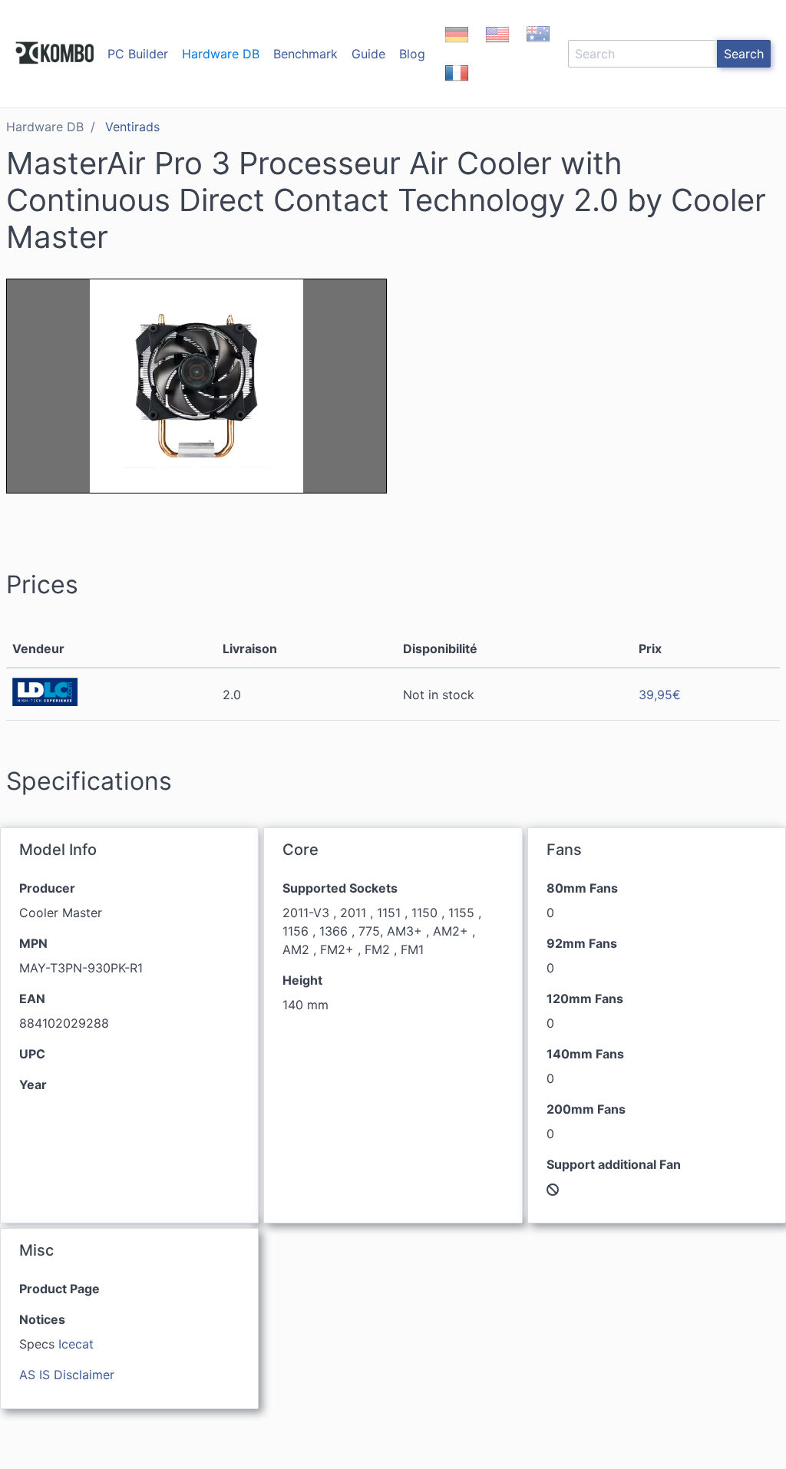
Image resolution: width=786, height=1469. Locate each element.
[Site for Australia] (538, 47)
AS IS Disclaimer (66, 1374)
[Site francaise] (456, 86)
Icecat (76, 1344)
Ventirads (132, 126)
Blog (412, 53)
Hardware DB (220, 53)
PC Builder (137, 53)
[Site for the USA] (497, 47)
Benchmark (305, 53)
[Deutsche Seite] (456, 47)
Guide (368, 53)
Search (744, 53)
